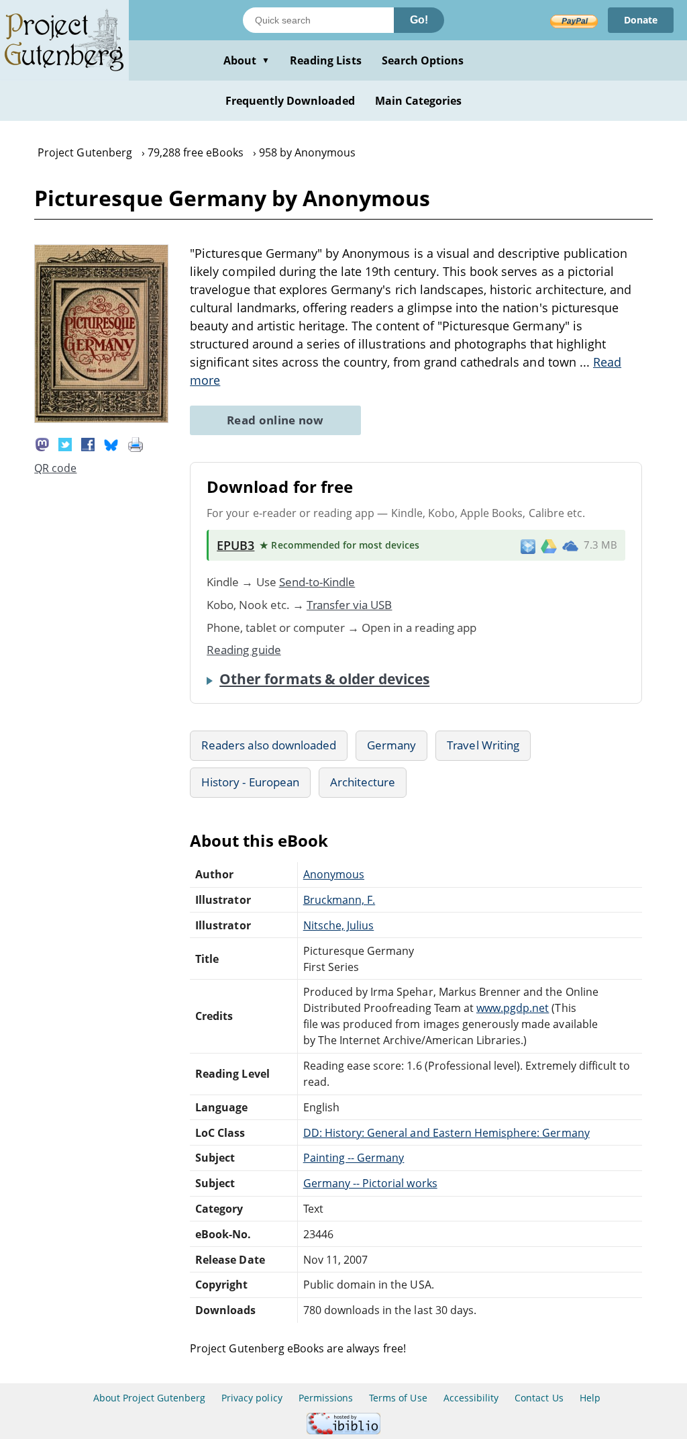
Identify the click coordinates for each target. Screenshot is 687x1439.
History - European (250, 782)
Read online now (275, 420)
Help (590, 1397)
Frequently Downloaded (290, 100)
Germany (391, 745)
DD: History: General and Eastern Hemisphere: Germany (446, 1132)
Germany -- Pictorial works (370, 1183)
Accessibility (471, 1397)
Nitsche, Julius (338, 925)
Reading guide (244, 649)
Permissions (326, 1397)
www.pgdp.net (512, 1008)
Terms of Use (398, 1397)
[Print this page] (135, 443)
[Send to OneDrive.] (570, 545)
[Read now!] (101, 419)
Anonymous (333, 874)
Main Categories (418, 100)
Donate (640, 19)
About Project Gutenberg (149, 1397)
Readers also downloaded (268, 745)
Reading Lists (326, 60)
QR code (55, 468)
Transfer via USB (349, 604)
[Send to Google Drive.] (549, 545)
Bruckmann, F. (339, 899)
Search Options (423, 60)
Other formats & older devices (324, 679)
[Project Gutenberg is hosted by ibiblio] (343, 1430)
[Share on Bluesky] (111, 443)
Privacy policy (251, 1397)
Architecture (362, 782)
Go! (419, 20)
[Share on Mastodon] (42, 443)
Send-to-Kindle (317, 582)
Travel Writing (483, 745)
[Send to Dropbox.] (528, 545)
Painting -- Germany (354, 1157)
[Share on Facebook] (88, 443)
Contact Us (539, 1397)
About (246, 60)
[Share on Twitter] (65, 443)
